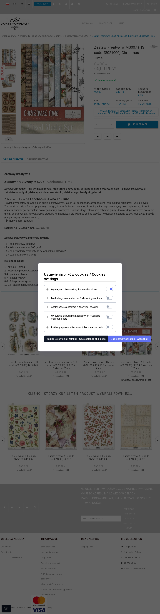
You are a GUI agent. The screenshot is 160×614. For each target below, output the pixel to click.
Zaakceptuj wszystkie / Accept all (129, 338)
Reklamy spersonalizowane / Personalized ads (77, 327)
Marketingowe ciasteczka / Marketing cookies (76, 298)
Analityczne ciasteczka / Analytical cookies (74, 306)
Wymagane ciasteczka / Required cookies (74, 289)
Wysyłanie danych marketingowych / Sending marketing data (75, 317)
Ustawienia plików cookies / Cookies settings (74, 276)
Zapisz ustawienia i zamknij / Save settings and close (76, 338)
